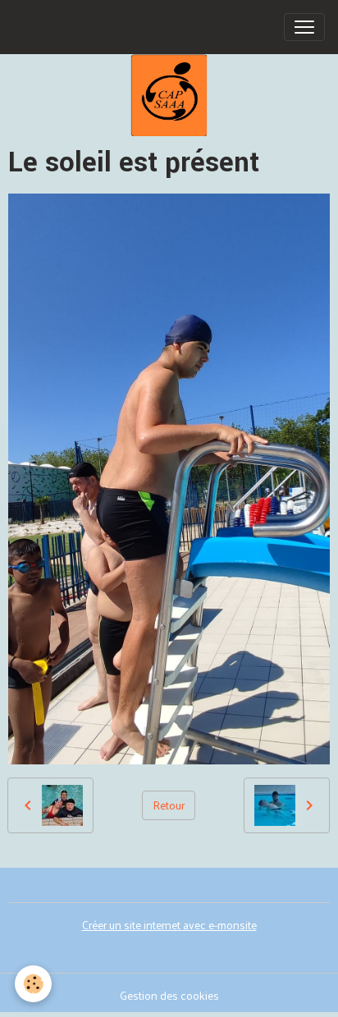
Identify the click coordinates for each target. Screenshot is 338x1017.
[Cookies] (33, 983)
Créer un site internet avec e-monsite (169, 924)
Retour (169, 805)
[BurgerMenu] (304, 27)
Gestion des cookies (169, 995)
